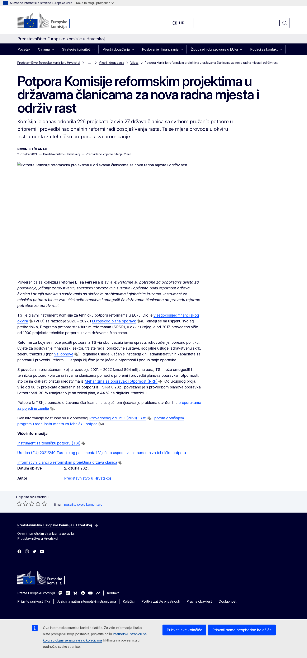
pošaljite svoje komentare (83, 504)
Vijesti (134, 62)
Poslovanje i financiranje (160, 49)
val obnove (63, 354)
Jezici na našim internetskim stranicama (86, 601)
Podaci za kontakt (264, 49)
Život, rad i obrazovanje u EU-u (214, 49)
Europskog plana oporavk (114, 321)
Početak (24, 49)
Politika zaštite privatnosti (160, 601)
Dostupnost (227, 601)
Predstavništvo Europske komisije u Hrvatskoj (48, 62)
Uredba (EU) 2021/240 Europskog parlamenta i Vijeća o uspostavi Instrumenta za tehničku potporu (101, 453)
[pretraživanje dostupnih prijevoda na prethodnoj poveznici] (31, 321)
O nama (44, 49)
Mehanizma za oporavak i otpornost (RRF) (121, 381)
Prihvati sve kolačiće (184, 630)
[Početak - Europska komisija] (51, 21)
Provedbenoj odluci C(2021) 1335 (117, 418)
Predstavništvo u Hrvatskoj (87, 478)
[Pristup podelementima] (54, 49)
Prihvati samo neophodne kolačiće (241, 630)
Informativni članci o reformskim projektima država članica (67, 462)
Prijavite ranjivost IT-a (33, 601)
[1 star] (19, 503)
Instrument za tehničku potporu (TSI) (48, 443)
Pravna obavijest (199, 601)
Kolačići (128, 601)
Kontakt (113, 593)
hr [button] (181, 23)
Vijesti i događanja (116, 49)
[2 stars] (22, 503)
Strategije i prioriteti (76, 49)
